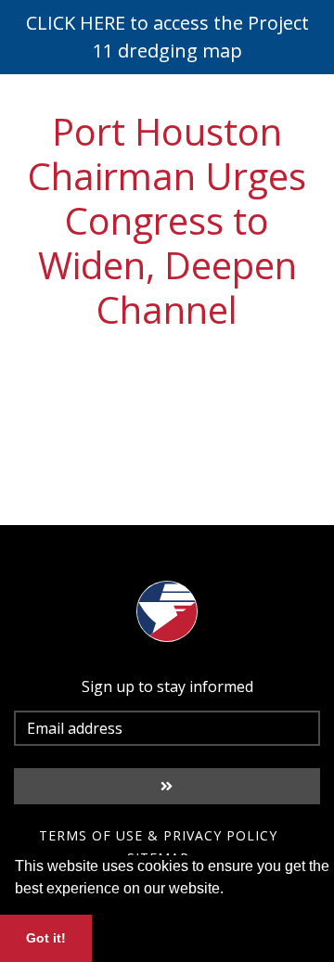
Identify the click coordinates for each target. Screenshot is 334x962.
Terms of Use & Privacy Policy (158, 835)
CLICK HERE (75, 22)
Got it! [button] (46, 937)
